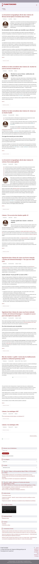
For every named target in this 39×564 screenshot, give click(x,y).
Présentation (4, 523)
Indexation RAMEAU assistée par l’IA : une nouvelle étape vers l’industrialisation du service (17, 474)
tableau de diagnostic (33, 234)
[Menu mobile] (36, 5)
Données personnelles (11, 561)
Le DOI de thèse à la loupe (6, 495)
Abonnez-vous (5, 453)
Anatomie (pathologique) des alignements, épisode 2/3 (11, 535)
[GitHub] (32, 1)
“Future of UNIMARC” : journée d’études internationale (11, 488)
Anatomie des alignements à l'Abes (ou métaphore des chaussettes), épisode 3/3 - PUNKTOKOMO (18, 534)
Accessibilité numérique (27, 561)
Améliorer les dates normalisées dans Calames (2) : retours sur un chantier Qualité (22, 532)
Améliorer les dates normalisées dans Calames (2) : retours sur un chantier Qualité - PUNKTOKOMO (18, 537)
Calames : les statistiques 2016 (10, 425)
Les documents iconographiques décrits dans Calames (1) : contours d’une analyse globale (17, 538)
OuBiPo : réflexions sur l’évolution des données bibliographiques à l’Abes (19, 485)
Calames (4, 9)
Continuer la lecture (7, 60)
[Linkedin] (27, 1)
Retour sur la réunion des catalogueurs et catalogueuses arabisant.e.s (13, 489)
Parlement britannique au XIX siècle (30, 322)
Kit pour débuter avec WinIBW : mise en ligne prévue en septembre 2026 (14, 478)
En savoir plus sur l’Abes (6, 525)
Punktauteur (5, 164)
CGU (16, 561)
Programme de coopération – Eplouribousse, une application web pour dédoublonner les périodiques (18, 500)
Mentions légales (20, 561)
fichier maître (8, 343)
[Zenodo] (29, 1)
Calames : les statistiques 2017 (10, 411)
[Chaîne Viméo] (34, 1)
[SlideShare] (30, 1)
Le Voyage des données (24, 237)
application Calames (16, 188)
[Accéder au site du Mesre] (36, 551)
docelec (20, 263)
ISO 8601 (18, 128)
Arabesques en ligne (5, 518)
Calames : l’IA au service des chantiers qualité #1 (15, 215)
